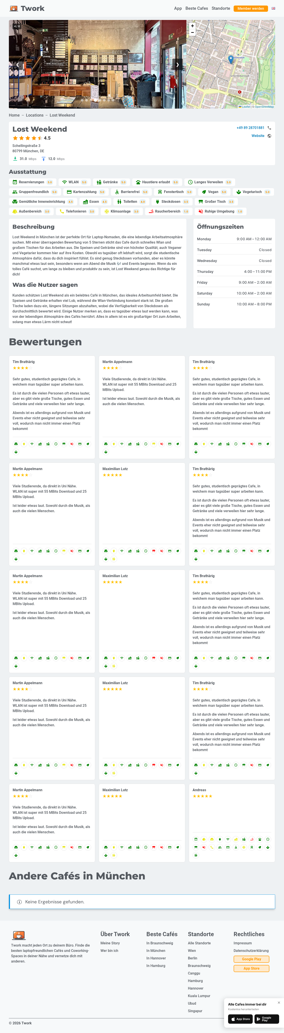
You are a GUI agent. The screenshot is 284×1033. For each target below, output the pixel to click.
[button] (231, 59)
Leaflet (245, 106)
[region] (97, 64)
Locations (34, 115)
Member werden (251, 8)
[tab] (82, 100)
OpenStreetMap (264, 106)
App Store (252, 968)
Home (14, 115)
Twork (33, 8)
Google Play (251, 959)
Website (258, 136)
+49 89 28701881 (250, 128)
